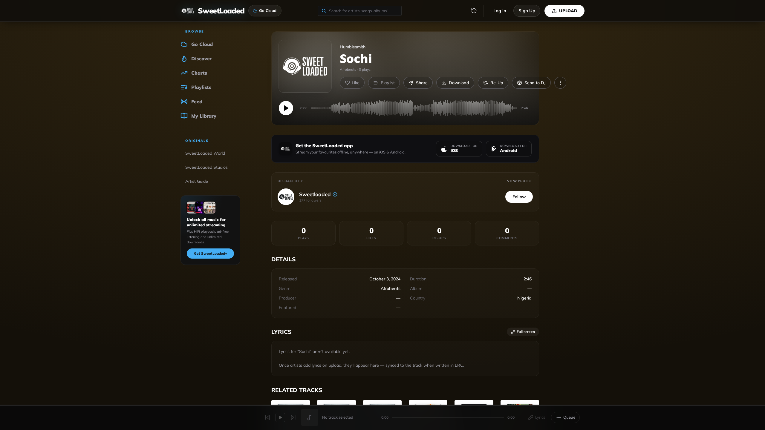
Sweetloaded (315, 194)
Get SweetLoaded (210, 253)
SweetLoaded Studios (206, 167)
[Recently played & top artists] (474, 10)
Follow (519, 196)
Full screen (526, 331)
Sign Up (526, 10)
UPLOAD (568, 10)
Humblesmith (352, 47)
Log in (499, 10)
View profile (520, 181)
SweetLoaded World (205, 153)
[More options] (560, 83)
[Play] (286, 108)
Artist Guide (196, 181)
